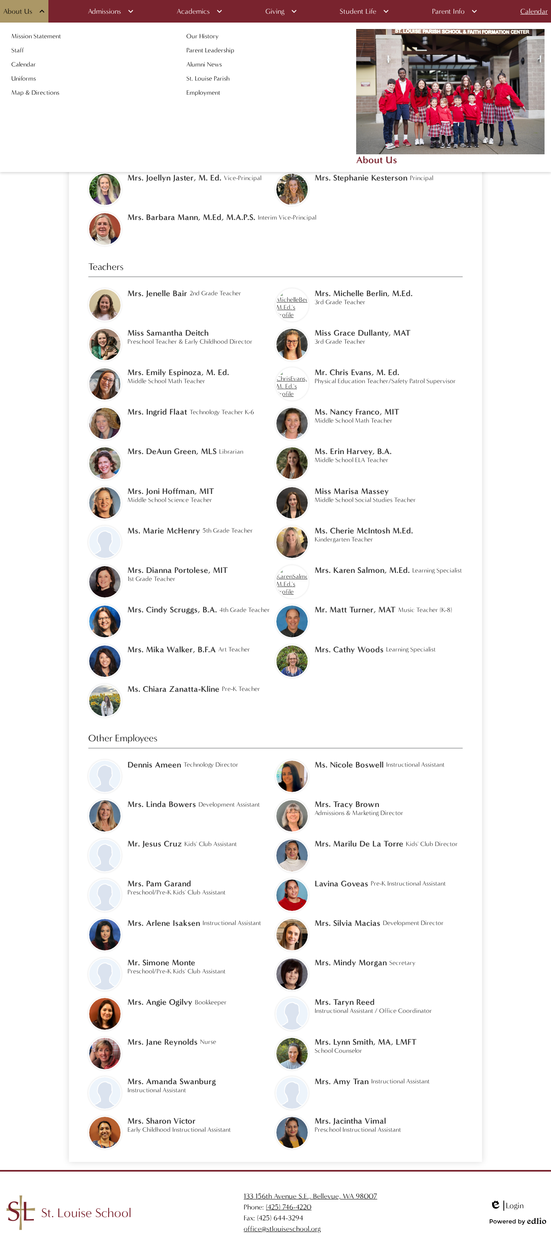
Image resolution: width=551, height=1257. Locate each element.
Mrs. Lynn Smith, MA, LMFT (366, 1042)
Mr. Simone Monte (161, 962)
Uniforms (23, 78)
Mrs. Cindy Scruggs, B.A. (172, 609)
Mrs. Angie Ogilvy (159, 1002)
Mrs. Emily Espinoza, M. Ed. (178, 372)
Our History (202, 36)
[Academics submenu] (199, 11)
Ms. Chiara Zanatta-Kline (173, 689)
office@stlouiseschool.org (282, 1229)
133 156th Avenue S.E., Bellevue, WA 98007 (310, 1196)
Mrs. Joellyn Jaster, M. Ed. (174, 178)
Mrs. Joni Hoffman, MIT (170, 491)
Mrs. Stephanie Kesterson (361, 178)
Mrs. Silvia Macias (347, 923)
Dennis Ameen (154, 765)
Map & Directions (35, 92)
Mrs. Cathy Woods (349, 649)
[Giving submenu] (281, 11)
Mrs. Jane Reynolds (162, 1042)
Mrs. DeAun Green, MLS (172, 451)
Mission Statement (36, 36)
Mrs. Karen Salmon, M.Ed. (362, 570)
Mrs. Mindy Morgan (351, 962)
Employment (203, 92)
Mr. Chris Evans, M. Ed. (357, 372)
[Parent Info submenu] (455, 11)
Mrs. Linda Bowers (161, 804)
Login (507, 1206)
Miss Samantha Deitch (168, 333)
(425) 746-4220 (288, 1207)
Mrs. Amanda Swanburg (171, 1081)
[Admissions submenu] (111, 11)
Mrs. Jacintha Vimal (350, 1121)
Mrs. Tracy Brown (347, 804)
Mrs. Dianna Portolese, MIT (177, 570)
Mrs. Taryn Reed (345, 1002)
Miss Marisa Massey (352, 491)
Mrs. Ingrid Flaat (157, 412)
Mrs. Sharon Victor (161, 1121)
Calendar (23, 64)
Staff (17, 50)
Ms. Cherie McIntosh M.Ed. (364, 530)
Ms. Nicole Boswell (349, 765)
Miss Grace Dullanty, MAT (363, 333)
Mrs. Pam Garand (159, 883)
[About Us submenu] (24, 11)
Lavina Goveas (341, 883)
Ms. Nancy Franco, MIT (357, 412)
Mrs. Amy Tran (342, 1081)
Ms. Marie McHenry (163, 530)
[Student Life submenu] (364, 11)
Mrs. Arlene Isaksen (163, 923)
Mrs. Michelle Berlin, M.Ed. (364, 293)
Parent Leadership (210, 50)
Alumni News (204, 64)
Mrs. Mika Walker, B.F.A (171, 649)
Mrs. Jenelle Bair (157, 293)
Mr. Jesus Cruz (154, 843)
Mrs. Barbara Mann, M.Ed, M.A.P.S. (191, 217)
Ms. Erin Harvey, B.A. (353, 451)
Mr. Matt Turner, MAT (355, 609)
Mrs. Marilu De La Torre (359, 843)
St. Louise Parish (208, 78)
